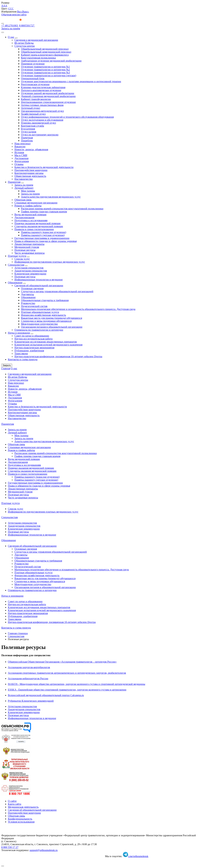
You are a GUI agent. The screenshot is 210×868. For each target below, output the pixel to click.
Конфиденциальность (20, 818)
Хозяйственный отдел (33, 114)
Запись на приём (10, 28)
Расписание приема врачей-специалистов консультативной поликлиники (62, 208)
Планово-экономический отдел (38, 122)
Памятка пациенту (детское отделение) (43, 235)
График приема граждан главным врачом (44, 211)
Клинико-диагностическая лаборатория (43, 87)
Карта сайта (14, 804)
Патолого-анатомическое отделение (41, 90)
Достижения (21, 158)
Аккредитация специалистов (30, 270)
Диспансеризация (24, 217)
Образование (15, 282)
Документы (27, 294)
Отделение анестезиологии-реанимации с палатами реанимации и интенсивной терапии (71, 81)
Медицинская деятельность (23, 807)
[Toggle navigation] (2, 23)
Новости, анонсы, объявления (31, 149)
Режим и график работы (28, 205)
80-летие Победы (24, 43)
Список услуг (22, 258)
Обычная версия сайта (13, 14)
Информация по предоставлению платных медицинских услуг (49, 261)
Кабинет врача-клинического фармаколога (45, 54)
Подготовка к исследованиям (30, 220)
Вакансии (19, 146)
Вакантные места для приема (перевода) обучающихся (51, 318)
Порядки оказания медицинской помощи (37, 223)
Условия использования (21, 821)
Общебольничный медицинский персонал (45, 48)
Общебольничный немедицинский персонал (46, 51)
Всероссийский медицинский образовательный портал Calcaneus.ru (46, 695)
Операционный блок (32, 78)
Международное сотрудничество (39, 324)
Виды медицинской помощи (30, 214)
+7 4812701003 (10, 25)
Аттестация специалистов (28, 267)
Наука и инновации (19, 332)
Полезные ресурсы (24, 250)
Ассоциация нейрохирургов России (28, 678)
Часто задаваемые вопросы (29, 253)
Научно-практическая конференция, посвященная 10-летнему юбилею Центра (58, 356)
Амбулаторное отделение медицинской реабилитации (51, 60)
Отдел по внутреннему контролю (39, 134)
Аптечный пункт (30, 108)
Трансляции (21, 353)
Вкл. (19, 11)
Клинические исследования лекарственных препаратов (45, 341)
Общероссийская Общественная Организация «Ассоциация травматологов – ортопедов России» (62, 661)
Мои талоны (28, 190)
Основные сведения (32, 288)
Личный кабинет (23, 187)
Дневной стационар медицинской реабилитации (48, 96)
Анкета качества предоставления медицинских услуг (51, 196)
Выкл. (25, 11)
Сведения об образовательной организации (38, 285)
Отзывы (18, 164)
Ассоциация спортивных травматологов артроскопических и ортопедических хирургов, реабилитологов (67, 672)
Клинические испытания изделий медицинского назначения (48, 344)
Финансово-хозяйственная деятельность (43, 315)
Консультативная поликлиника (38, 57)
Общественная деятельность (30, 176)
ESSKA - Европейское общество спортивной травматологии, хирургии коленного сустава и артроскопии (67, 689)
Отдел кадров (28, 131)
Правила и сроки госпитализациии (34, 229)
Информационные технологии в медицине (38, 279)
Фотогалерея (21, 161)
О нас (11, 37)
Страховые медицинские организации (35, 202)
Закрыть (7, 365)
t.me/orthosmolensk (138, 856)
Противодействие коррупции (30, 170)
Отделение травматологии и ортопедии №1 (45, 66)
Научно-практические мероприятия (34, 347)
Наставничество (23, 179)
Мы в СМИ (20, 155)
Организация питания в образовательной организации (51, 326)
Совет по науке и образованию (31, 335)
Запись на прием (23, 185)
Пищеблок (27, 140)
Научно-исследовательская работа (33, 338)
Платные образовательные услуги (40, 312)
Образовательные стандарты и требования (45, 300)
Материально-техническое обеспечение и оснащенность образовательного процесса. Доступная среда (78, 309)
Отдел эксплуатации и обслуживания (42, 119)
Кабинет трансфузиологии (36, 99)
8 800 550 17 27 (9, 847)
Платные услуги (17, 256)
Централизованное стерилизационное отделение (48, 102)
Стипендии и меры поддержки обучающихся (46, 321)
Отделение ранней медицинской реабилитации (47, 93)
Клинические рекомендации (30, 273)
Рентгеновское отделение (35, 84)
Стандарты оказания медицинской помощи (38, 226)
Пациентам (14, 182)
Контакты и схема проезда (22, 359)
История (19, 152)
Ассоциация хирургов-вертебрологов (29, 667)
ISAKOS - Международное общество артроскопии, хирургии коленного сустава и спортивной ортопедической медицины (76, 684)
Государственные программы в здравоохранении (41, 238)
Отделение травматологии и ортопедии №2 (45, 69)
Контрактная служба (32, 125)
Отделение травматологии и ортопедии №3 (45, 72)
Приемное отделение (33, 63)
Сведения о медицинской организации (36, 40)
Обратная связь (23, 199)
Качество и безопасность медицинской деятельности (44, 167)
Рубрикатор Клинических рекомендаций (31, 700)
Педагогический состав (34, 306)
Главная (5, 368)
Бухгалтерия (28, 128)
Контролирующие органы (28, 173)
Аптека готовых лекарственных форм (42, 105)
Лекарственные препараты (29, 244)
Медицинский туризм (26, 247)
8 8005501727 (27, 25)
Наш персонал (22, 143)
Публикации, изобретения (29, 350)
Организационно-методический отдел (42, 111)
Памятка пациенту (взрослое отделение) (43, 232)
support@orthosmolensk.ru (44, 850)
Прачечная (27, 137)
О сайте (12, 801)
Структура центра (24, 46)
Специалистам (16, 264)
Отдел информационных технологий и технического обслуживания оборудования (67, 117)
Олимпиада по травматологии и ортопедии (38, 329)
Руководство (28, 303)
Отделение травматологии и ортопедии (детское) (48, 75)
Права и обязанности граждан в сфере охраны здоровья (45, 241)
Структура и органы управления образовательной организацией (57, 291)
